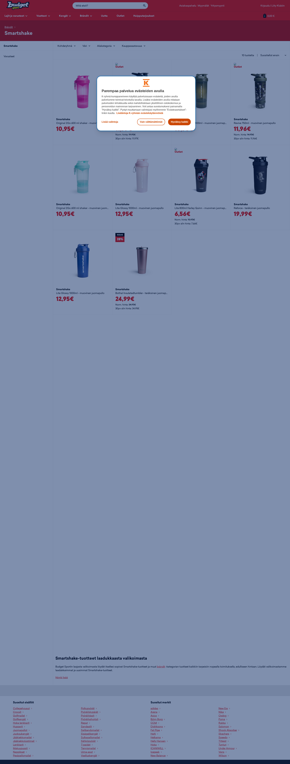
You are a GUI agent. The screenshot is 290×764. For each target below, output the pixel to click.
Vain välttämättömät (151, 122)
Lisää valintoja (110, 122)
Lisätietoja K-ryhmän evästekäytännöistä (139, 113)
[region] (146, 103)
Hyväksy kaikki (179, 122)
